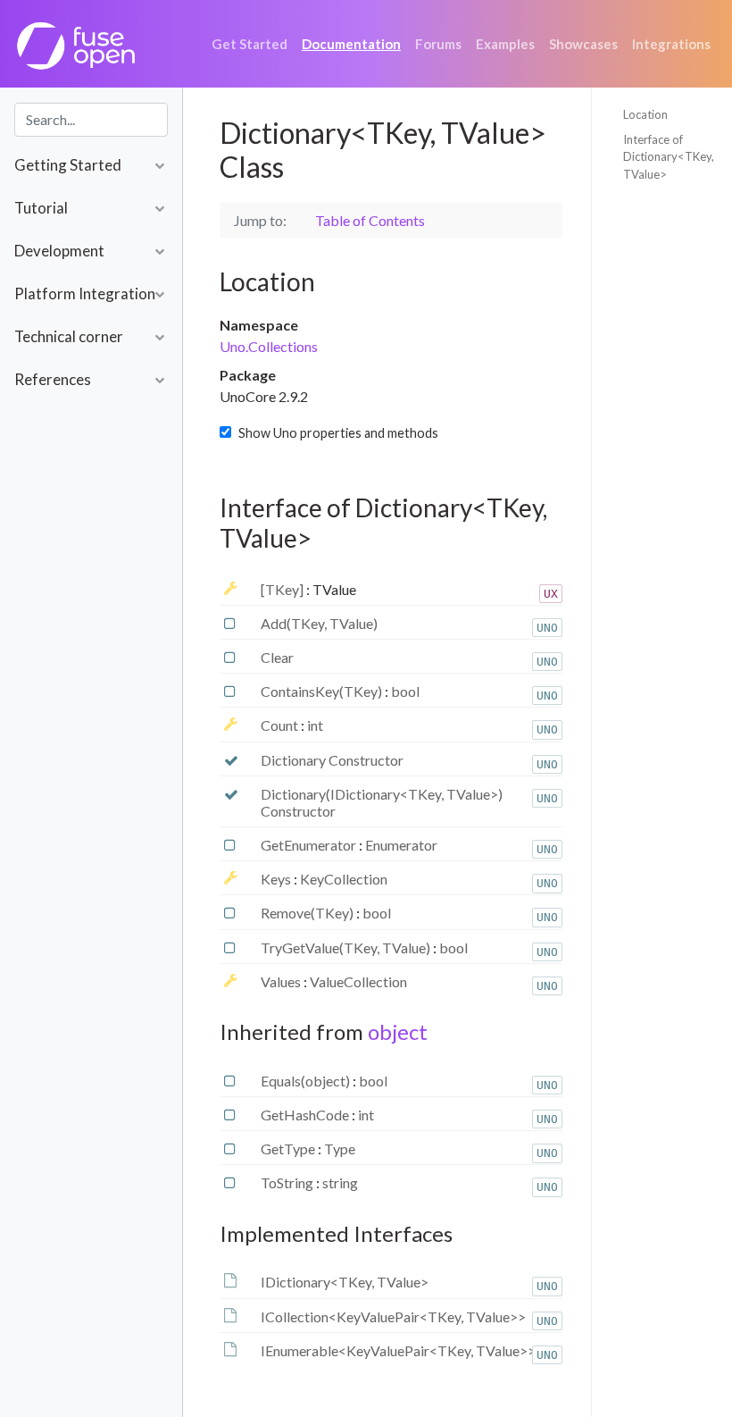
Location (645, 114)
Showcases (583, 44)
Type (339, 1148)
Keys (277, 878)
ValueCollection (358, 981)
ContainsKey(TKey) (323, 691)
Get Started (249, 44)
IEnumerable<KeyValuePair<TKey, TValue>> (398, 1350)
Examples (505, 44)
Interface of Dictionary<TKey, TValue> (668, 156)
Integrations (671, 44)
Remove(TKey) (308, 912)
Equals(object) (307, 1080)
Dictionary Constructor (332, 759)
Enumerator (401, 844)
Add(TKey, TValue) (319, 623)
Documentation (351, 44)
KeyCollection (343, 878)
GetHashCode (306, 1114)
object (398, 1031)
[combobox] (91, 120)
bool (405, 691)
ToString (288, 1182)
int (315, 725)
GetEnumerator (310, 844)
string (340, 1182)
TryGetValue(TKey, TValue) (347, 947)
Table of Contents (370, 220)
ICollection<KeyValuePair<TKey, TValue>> (393, 1316)
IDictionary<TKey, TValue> (344, 1281)
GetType (289, 1148)
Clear (277, 657)
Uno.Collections (269, 346)
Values (282, 981)
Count (281, 725)
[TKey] (283, 589)
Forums (438, 44)
